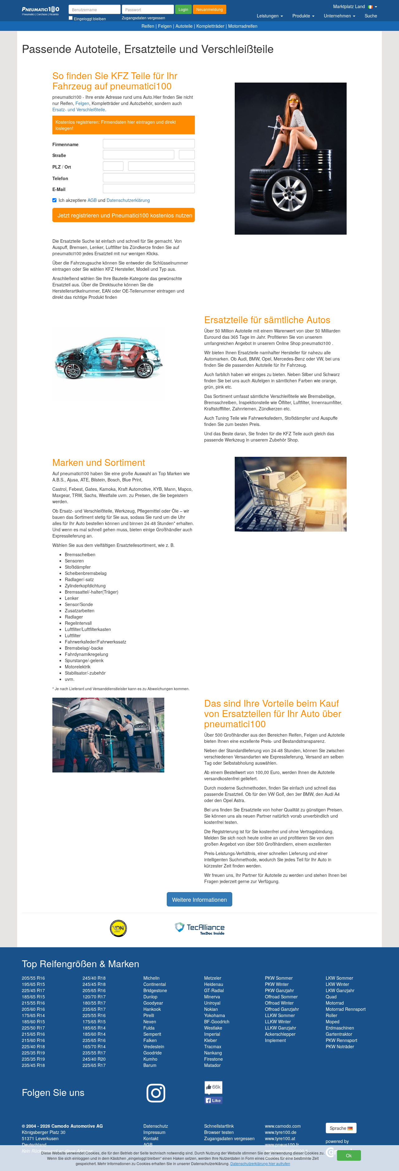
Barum (149, 1065)
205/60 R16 (33, 1009)
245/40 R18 (94, 978)
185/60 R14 (94, 1034)
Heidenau (213, 984)
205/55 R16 (33, 978)
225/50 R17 (33, 1028)
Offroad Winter (279, 1003)
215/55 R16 (33, 1003)
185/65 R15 (33, 996)
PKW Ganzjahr (279, 990)
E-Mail (58, 189)
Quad (331, 996)
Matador (212, 1065)
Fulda (149, 1028)
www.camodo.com (283, 1126)
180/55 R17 (94, 1003)
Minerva (212, 996)
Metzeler (212, 978)
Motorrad (335, 1003)
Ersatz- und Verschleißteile (78, 109)
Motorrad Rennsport (346, 1009)
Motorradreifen (242, 26)
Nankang (213, 1052)
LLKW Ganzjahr (280, 1028)
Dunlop (150, 996)
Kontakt (150, 1138)
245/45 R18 (94, 984)
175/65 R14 (33, 1015)
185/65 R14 (94, 1028)
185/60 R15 (33, 1021)
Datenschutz (155, 1126)
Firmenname (65, 144)
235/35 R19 (33, 1059)
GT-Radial (214, 990)
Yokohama (214, 1015)
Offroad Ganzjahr (282, 1009)
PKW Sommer (279, 978)
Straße (59, 155)
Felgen (165, 26)
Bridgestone (155, 990)
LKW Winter (337, 984)
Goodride (152, 1052)
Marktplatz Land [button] (349, 6)
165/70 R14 (94, 1046)
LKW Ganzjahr (340, 990)
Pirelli (148, 1015)
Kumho (150, 1059)
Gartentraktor (339, 1034)
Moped (332, 1021)
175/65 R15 (94, 1021)
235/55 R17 (94, 1052)
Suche (371, 15)
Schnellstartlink (219, 1126)
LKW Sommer (339, 978)
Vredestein (153, 1046)
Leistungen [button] (268, 15)
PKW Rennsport (341, 1040)
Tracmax (212, 1046)
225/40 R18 (33, 1046)
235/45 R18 (33, 1065)
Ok (349, 1155)
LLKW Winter (278, 1021)
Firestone (213, 1059)
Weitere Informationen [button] (199, 899)
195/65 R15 (33, 984)
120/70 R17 (94, 996)
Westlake (213, 1028)
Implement (275, 1040)
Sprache (339, 1128)
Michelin (151, 978)
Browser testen (219, 1132)
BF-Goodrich (216, 1021)
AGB (92, 200)
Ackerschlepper (280, 1034)
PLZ (56, 167)
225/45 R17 (33, 990)
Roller (331, 1015)
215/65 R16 (33, 1034)
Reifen (148, 26)
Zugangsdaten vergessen (229, 1138)
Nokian (211, 1009)
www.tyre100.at (280, 1138)
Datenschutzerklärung (128, 200)
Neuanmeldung (209, 9)
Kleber (210, 1040)
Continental (154, 984)
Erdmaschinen (340, 1028)
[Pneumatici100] (40, 10)
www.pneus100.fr (282, 1144)
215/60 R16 (33, 1040)
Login (183, 9)
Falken (150, 1040)
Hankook (152, 1009)
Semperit (152, 1034)
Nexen (149, 1021)
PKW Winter (277, 984)
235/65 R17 (94, 1009)
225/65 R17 (94, 1065)
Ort (68, 167)
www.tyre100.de (280, 1132)
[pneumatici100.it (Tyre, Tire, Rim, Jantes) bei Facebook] (213, 1092)
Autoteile (184, 26)
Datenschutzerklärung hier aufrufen (260, 1163)
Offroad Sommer (281, 996)
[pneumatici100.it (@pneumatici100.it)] (154, 1090)
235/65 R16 (94, 1040)
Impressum (154, 1132)
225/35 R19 (33, 1052)
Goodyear (153, 1003)
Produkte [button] (301, 15)
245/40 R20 (94, 1059)
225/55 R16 (94, 1015)
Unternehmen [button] (338, 15)
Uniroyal (212, 1003)
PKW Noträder (340, 1046)
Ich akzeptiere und (104, 200)
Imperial (212, 1034)
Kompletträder (210, 26)
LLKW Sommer (280, 1015)
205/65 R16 (94, 990)
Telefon (60, 178)
